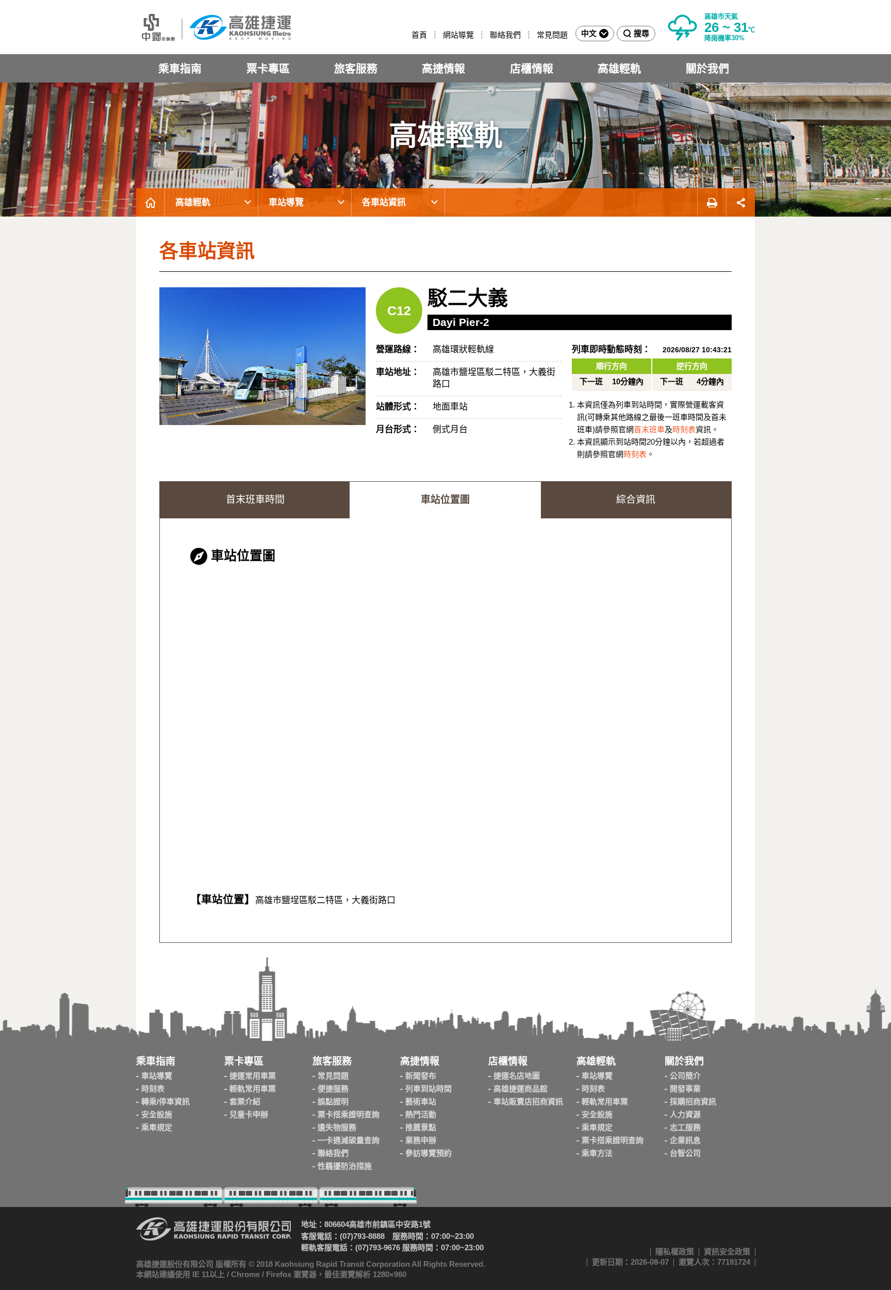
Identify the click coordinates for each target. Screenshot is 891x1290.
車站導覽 (286, 202)
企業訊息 (685, 1140)
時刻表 (684, 429)
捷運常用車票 (252, 1075)
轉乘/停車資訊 (165, 1101)
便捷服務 (333, 1088)
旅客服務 (355, 68)
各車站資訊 (384, 202)
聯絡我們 (505, 34)
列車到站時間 (428, 1088)
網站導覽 (458, 34)
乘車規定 (156, 1127)
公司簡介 (685, 1075)
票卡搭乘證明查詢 (349, 1114)
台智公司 (685, 1153)
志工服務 (685, 1127)
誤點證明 (333, 1101)
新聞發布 (420, 1075)
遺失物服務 (337, 1127)
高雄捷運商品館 (520, 1088)
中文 (589, 33)
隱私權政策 (674, 1251)
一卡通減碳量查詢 (349, 1140)
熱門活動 (420, 1114)
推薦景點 (420, 1127)
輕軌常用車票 (252, 1088)
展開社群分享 (741, 202)
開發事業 (685, 1088)
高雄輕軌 (619, 68)
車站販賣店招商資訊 (528, 1101)
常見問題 (552, 34)
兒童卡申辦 (248, 1114)
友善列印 (711, 202)
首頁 (419, 34)
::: (407, 34)
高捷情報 (443, 68)
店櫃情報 (531, 68)
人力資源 (685, 1114)
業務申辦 (420, 1140)
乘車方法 (597, 1153)
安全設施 (156, 1114)
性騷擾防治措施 (345, 1166)
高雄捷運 (213, 27)
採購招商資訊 (693, 1101)
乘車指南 (180, 68)
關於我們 (707, 68)
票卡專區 (268, 68)
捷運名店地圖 (516, 1075)
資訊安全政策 (727, 1251)
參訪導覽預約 (428, 1153)
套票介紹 (244, 1101)
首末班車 (649, 429)
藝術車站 (420, 1101)
